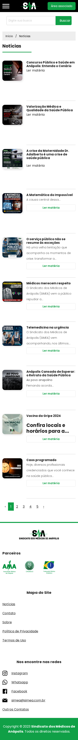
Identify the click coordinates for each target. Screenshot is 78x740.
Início (9, 36)
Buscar (65, 20)
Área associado (61, 6)
